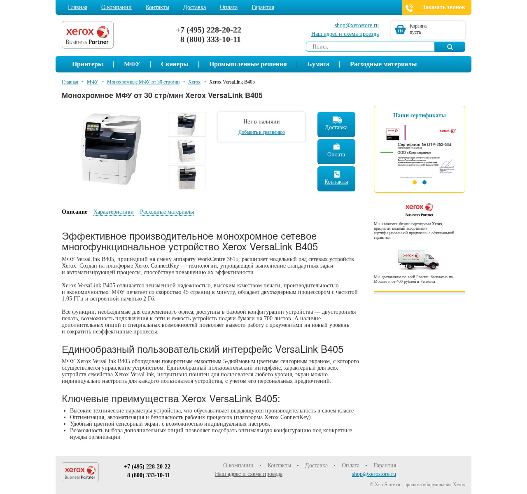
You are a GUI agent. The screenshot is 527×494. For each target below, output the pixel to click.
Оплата (229, 7)
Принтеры (87, 64)
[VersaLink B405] (111, 148)
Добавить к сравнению (261, 132)
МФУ (132, 64)
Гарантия (263, 7)
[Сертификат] (419, 148)
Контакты (157, 7)
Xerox (194, 82)
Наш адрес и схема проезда (248, 474)
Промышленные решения (248, 64)
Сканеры (175, 64)
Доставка (194, 7)
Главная (77, 7)
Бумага (318, 64)
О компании (116, 7)
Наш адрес (345, 34)
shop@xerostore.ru (357, 25)
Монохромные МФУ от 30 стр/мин (143, 82)
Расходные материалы (383, 64)
